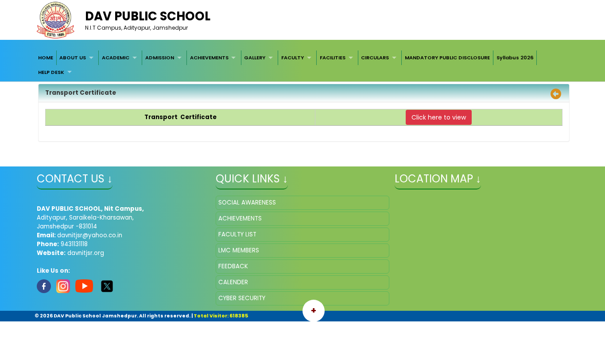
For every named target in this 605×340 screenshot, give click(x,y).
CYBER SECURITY (241, 298)
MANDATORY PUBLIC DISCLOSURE (447, 57)
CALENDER (233, 282)
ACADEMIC (115, 57)
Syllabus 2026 (515, 57)
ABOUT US (72, 57)
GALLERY (254, 57)
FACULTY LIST (237, 234)
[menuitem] (45, 57)
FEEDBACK (233, 266)
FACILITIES (332, 57)
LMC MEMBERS (238, 250)
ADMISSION (159, 57)
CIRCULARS (375, 57)
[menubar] (302, 64)
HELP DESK (51, 72)
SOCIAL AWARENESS (247, 202)
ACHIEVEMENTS (209, 57)
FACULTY (292, 57)
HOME (45, 57)
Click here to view (438, 117)
